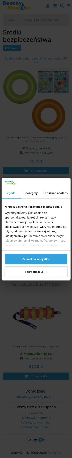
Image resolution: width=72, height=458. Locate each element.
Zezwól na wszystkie (36, 259)
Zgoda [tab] (11, 193)
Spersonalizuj (34, 271)
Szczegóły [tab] (31, 193)
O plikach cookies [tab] (55, 193)
